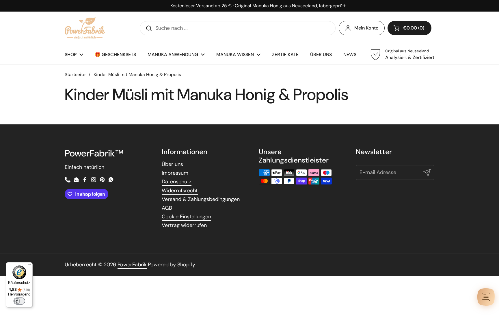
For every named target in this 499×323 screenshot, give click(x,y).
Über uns (172, 164)
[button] (409, 28)
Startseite (75, 74)
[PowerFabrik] (85, 28)
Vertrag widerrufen (184, 225)
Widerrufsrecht (180, 190)
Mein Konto (366, 28)
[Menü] (29, 265)
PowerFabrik (132, 264)
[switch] (19, 301)
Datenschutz (176, 181)
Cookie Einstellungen (186, 216)
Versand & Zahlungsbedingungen (201, 199)
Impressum (175, 172)
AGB (167, 207)
